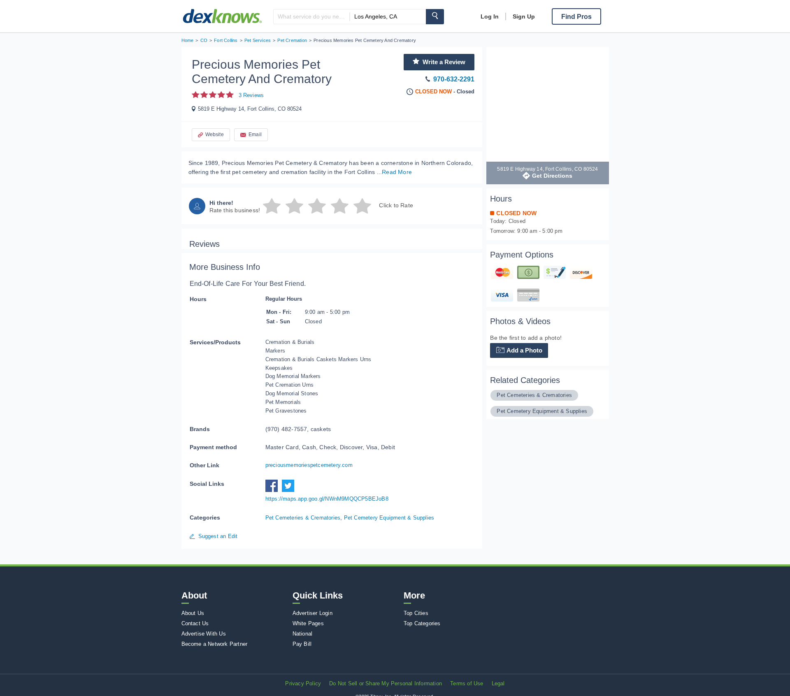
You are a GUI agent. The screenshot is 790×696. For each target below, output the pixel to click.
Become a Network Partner (214, 644)
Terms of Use (466, 683)
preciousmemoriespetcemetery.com (309, 465)
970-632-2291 (453, 79)
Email (255, 134)
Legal (498, 683)
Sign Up (524, 16)
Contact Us (195, 623)
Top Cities (416, 613)
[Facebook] (273, 490)
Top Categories (422, 623)
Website (214, 134)
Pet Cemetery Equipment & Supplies (389, 518)
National (303, 634)
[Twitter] (290, 490)
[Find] (435, 16)
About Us (192, 613)
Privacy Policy (303, 683)
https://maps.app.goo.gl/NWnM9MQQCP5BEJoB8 (326, 499)
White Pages (308, 623)
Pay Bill (302, 644)
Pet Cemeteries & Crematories (303, 518)
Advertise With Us (203, 634)
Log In (490, 16)
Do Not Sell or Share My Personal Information (385, 683)
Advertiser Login (312, 613)
